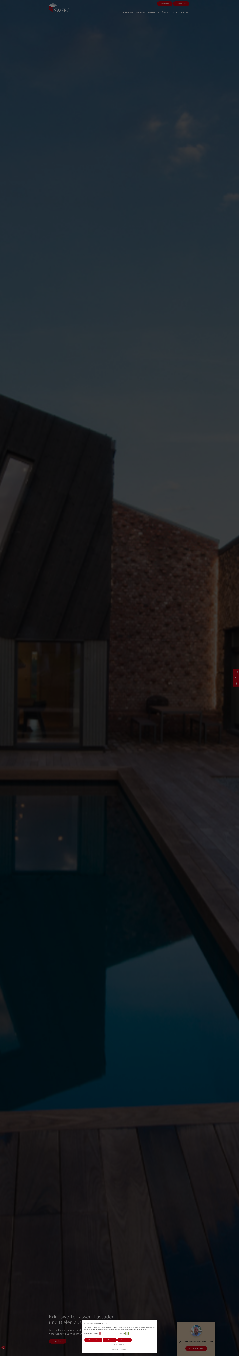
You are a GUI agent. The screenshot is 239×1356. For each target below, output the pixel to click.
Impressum (114, 1349)
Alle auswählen (93, 1340)
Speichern (124, 1340)
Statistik (122, 1333)
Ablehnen (110, 1340)
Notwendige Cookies (91, 1333)
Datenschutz (124, 1349)
